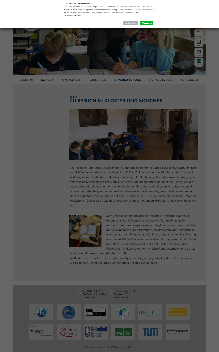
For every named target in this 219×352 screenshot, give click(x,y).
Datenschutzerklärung (72, 15)
